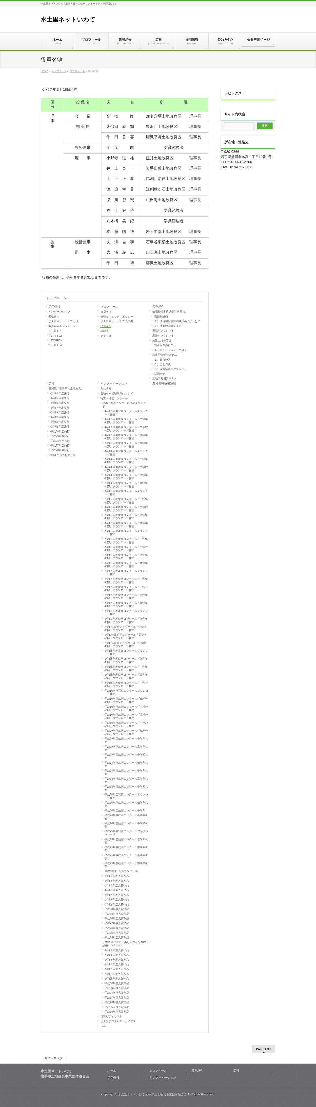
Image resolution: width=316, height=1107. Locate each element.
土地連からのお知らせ (62, 455)
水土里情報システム (164, 354)
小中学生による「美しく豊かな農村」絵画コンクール (125, 944)
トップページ (56, 298)
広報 (51, 383)
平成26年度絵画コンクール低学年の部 (126, 804)
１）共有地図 (162, 359)
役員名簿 (105, 326)
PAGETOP (264, 1049)
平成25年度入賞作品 (116, 932)
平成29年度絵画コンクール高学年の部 (126, 748)
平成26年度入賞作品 (116, 928)
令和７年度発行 (59, 407)
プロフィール (109, 306)
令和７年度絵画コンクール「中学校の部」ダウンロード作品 (126, 588)
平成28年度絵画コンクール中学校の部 (126, 788)
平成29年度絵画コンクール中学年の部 (126, 740)
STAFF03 (56, 340)
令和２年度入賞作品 (116, 899)
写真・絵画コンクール (114, 398)
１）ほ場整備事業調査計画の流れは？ (177, 321)
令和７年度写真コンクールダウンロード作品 (126, 572)
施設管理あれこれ (165, 345)
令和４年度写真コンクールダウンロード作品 (126, 453)
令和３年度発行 (59, 417)
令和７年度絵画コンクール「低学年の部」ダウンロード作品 (126, 596)
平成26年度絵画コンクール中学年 (124, 810)
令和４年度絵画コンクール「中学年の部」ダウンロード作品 (126, 460)
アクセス (105, 335)
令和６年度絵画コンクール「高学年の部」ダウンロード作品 (126, 565)
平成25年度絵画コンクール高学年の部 (126, 857)
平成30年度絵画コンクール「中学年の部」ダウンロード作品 (126, 708)
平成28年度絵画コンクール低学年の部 (126, 764)
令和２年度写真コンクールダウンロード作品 (126, 612)
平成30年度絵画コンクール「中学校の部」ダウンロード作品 (126, 724)
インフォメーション (113, 383)
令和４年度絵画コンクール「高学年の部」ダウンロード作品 (126, 484)
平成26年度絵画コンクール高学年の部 (126, 817)
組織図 (104, 331)
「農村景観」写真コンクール (120, 871)
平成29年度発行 (60, 436)
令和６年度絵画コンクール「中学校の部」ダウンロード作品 (126, 548)
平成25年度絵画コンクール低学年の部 (126, 841)
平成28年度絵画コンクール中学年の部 (126, 772)
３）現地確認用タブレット (170, 369)
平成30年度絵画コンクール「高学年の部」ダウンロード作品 (126, 716)
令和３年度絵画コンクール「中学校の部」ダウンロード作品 (126, 429)
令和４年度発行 (59, 393)
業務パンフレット (163, 330)
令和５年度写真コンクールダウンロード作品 (126, 493)
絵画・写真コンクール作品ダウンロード (125, 405)
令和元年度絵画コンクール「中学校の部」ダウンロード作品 (126, 684)
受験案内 (53, 316)
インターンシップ (59, 311)
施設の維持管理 (161, 340)
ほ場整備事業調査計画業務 (168, 311)
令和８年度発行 (59, 412)
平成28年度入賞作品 (116, 918)
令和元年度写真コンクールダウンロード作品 (126, 652)
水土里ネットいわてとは (63, 321)
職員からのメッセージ (62, 326)
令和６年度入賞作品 (116, 890)
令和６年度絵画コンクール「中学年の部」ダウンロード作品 (126, 540)
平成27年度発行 (60, 445)
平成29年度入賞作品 (116, 913)
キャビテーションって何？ (170, 350)
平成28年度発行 (60, 440)
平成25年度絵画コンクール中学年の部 (126, 849)
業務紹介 (158, 306)
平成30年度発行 (60, 431)
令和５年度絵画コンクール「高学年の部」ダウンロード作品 (126, 525)
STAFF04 (56, 345)
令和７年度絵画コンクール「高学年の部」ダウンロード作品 (126, 604)
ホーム (111, 1070)
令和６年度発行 (59, 402)
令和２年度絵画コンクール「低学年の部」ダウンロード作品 (126, 620)
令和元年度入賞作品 (116, 904)
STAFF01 (56, 331)
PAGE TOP (304, 1069)
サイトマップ (53, 1058)
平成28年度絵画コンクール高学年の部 (126, 780)
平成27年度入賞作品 (116, 923)
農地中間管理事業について (116, 393)
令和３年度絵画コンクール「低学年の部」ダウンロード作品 (126, 437)
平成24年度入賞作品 (116, 937)
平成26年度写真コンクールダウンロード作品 (126, 796)
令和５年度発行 (59, 398)
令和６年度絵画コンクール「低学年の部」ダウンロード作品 (126, 556)
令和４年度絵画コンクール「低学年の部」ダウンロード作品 (126, 477)
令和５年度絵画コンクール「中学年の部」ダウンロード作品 (126, 500)
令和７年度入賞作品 (116, 894)
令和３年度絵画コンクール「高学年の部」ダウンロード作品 (126, 444)
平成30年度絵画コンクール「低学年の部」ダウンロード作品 (126, 700)
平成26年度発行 (60, 450)
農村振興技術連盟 (164, 383)
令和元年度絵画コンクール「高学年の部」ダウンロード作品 (126, 676)
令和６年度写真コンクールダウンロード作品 (126, 532)
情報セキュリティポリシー (116, 316)
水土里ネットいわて (68, 19)
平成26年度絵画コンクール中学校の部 (126, 825)
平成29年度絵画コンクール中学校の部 (126, 756)
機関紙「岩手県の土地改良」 (66, 388)
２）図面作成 (162, 364)
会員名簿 (105, 311)
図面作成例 (161, 316)
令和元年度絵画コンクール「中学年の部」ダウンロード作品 (126, 668)
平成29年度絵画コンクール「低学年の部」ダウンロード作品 (126, 732)
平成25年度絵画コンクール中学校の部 (126, 865)
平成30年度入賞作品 (116, 909)
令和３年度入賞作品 (116, 875)
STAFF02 (56, 335)
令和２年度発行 (59, 421)
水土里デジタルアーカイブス (118, 1021)
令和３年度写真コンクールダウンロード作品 (126, 413)
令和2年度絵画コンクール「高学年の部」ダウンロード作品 (125, 636)
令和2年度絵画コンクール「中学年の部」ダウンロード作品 (125, 628)
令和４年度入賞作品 (116, 880)
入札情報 (105, 388)
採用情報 (54, 306)
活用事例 (159, 373)
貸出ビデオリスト (111, 1016)
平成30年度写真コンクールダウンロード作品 (126, 692)
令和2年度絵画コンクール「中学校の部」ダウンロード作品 (125, 644)
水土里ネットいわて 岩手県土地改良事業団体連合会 (152, 1094)
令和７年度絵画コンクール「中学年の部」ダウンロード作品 (126, 580)
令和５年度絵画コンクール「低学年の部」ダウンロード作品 (126, 516)
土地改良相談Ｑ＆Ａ (164, 378)
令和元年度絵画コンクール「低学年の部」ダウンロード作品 (126, 660)
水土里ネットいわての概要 (116, 321)
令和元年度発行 (59, 426)
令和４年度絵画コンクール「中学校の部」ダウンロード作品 (126, 469)
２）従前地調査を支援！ (169, 325)
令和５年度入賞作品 (116, 885)
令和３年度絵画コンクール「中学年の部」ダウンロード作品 (126, 421)
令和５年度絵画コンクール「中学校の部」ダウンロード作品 (126, 509)
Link (102, 1026)
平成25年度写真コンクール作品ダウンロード (126, 833)
